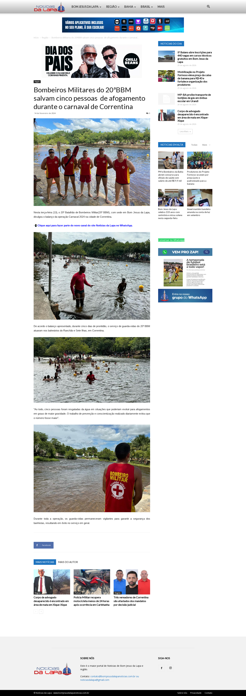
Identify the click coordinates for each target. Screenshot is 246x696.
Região (45, 37)
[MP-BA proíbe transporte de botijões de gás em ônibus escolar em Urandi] (166, 99)
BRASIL (145, 6)
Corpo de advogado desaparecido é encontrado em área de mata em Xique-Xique (51, 601)
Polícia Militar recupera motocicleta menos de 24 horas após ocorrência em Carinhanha (91, 601)
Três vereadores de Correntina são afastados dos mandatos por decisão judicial (131, 601)
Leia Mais (184, 131)
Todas (194, 145)
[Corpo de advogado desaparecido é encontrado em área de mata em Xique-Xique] (52, 581)
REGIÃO (111, 6)
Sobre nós (182, 692)
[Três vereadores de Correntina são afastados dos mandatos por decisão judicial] (132, 581)
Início (36, 37)
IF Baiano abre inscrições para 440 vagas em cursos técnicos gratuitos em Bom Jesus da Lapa (195, 57)
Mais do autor (68, 561)
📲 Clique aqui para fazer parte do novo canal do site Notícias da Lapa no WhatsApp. (83, 225)
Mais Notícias (45, 561)
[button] (208, 7)
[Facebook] (161, 668)
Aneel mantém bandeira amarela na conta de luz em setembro (198, 212)
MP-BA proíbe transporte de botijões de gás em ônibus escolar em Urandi (194, 98)
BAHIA (128, 6)
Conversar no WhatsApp (171, 240)
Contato (208, 692)
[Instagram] (170, 668)
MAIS (161, 6)
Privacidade (195, 692)
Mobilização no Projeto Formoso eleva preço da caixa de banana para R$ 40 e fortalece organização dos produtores (194, 78)
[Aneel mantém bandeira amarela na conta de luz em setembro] (200, 197)
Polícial (78, 593)
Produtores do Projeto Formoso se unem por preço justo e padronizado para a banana (198, 177)
